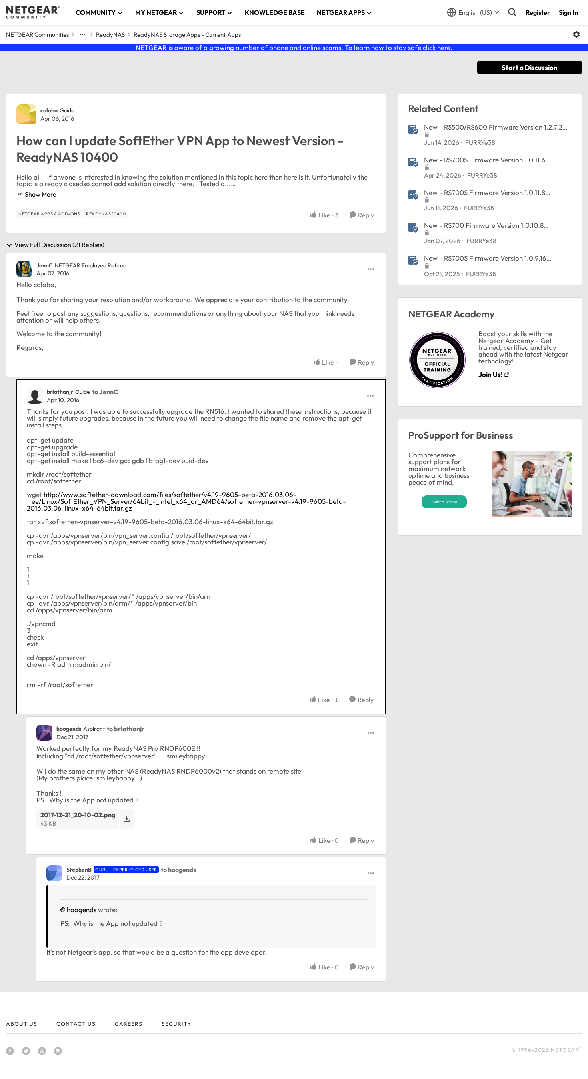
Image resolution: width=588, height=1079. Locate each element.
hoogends (68, 729)
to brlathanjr (125, 729)
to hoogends (178, 869)
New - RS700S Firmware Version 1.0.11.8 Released (484, 192)
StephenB (79, 869)
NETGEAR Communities (37, 34)
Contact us (76, 1023)
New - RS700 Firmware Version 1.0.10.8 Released (484, 225)
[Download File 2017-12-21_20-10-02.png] (126, 819)
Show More (40, 194)
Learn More (444, 502)
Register (538, 12)
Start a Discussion (530, 67)
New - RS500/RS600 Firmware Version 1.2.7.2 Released (493, 127)
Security (176, 1023)
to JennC (105, 392)
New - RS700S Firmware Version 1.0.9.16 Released (485, 258)
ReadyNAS (110, 34)
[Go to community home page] (33, 12)
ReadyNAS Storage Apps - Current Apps (187, 34)
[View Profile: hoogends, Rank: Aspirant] (44, 733)
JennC (44, 265)
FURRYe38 (480, 142)
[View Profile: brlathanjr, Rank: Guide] (35, 396)
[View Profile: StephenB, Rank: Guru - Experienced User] (54, 873)
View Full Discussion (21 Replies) (59, 245)
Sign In (568, 12)
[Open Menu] (576, 34)
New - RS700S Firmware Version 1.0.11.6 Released (485, 160)
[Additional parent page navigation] (82, 34)
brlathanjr (60, 392)
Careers (128, 1023)
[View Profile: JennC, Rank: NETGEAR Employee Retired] (24, 269)
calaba (49, 110)
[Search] (512, 12)
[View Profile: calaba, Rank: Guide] (26, 114)
